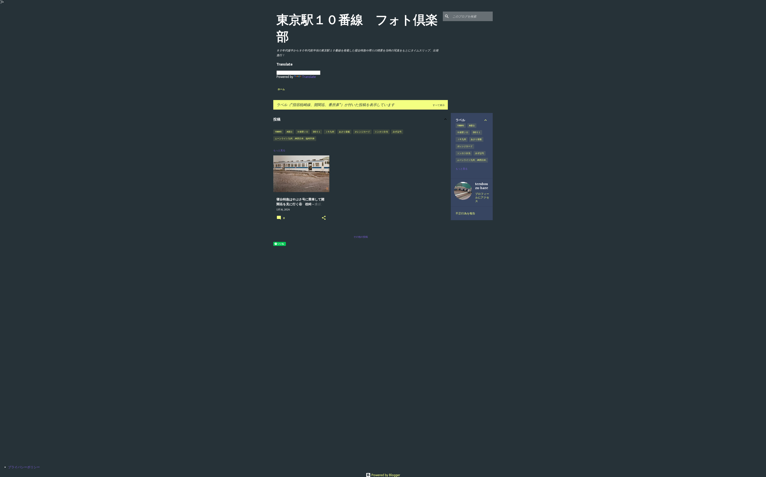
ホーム (281, 89)
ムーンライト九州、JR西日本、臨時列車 (295, 138)
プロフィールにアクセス (482, 197)
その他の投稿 (360, 237)
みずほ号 (397, 132)
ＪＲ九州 (329, 132)
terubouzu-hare (481, 186)
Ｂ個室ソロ (302, 132)
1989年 (278, 132)
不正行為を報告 (465, 213)
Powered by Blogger (385, 475)
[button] (323, 218)
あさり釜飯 (344, 132)
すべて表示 (439, 105)
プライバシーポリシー (24, 467)
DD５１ (317, 132)
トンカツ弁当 (381, 132)
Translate (309, 77)
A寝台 (289, 132)
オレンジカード (362, 132)
